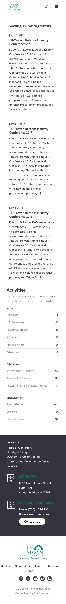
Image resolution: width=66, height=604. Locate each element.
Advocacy (12, 352)
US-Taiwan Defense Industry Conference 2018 (28, 42)
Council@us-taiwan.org (34, 514)
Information (13, 337)
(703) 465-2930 (38, 509)
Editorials (12, 411)
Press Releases (15, 404)
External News (15, 419)
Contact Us (32, 521)
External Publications (18, 378)
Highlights (12, 314)
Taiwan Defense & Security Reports (27, 385)
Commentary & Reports (20, 370)
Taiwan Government (18, 329)
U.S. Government (16, 322)
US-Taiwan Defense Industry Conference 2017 (28, 131)
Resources (55, 566)
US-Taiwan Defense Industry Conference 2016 (28, 215)
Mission (5, 566)
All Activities (22, 566)
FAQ (31, 571)
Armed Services (15, 344)
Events (39, 566)
